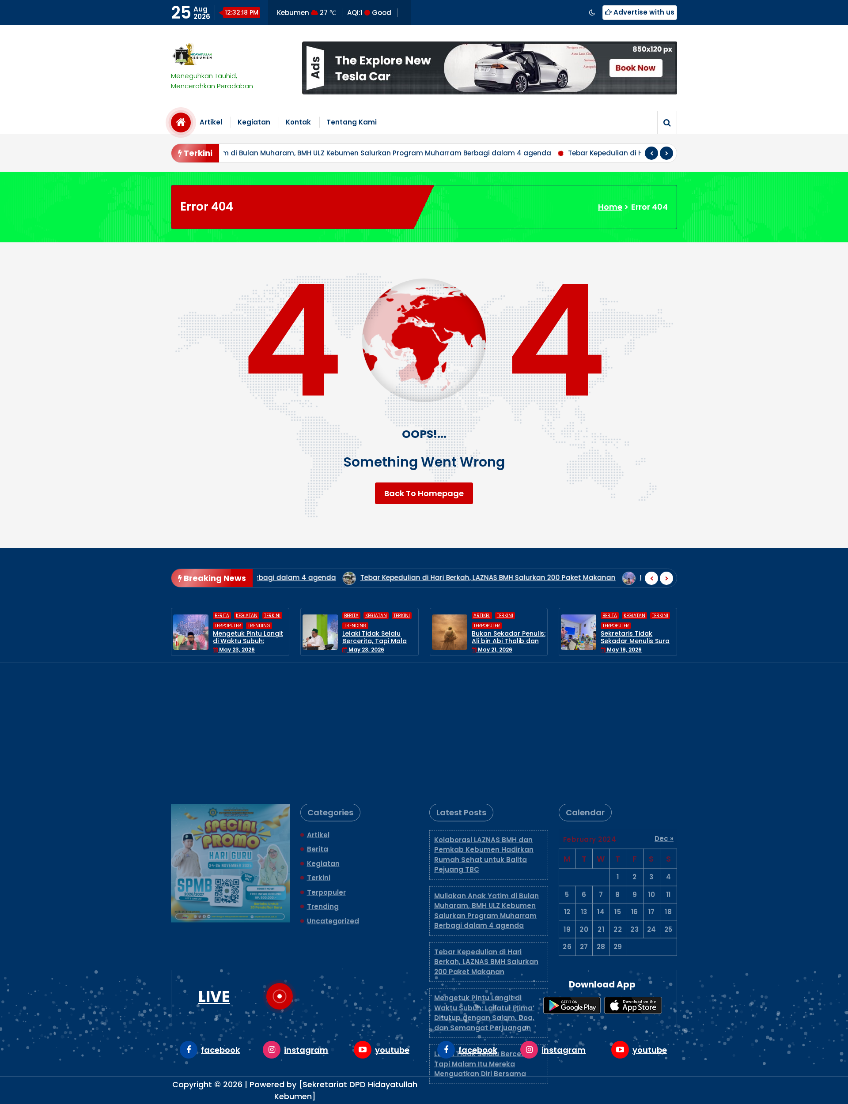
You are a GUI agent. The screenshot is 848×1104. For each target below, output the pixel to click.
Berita (247, 615)
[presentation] (651, 153)
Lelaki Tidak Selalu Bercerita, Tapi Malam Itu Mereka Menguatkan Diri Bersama (484, 936)
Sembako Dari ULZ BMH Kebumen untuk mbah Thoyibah (663, 641)
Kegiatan (254, 122)
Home (610, 206)
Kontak (298, 122)
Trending (251, 625)
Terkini (298, 615)
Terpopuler (383, 625)
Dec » (664, 711)
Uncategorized (333, 793)
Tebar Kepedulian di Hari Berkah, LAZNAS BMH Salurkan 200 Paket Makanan (523, 153)
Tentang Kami (351, 122)
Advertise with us (643, 12)
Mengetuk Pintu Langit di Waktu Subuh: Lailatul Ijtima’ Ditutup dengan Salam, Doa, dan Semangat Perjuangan (484, 885)
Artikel (211, 122)
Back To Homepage (424, 493)
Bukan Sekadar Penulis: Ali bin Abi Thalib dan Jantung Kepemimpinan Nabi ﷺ (405, 644)
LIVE (214, 996)
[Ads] (489, 67)
